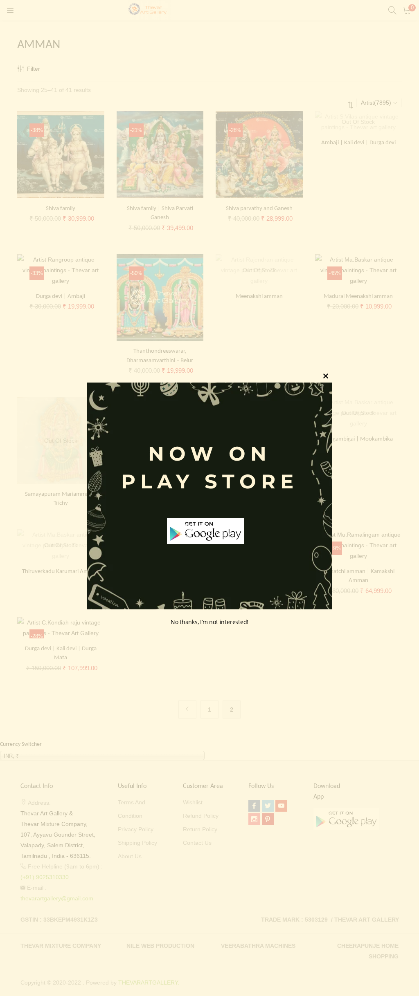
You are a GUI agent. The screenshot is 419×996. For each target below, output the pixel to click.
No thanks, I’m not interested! (209, 622)
